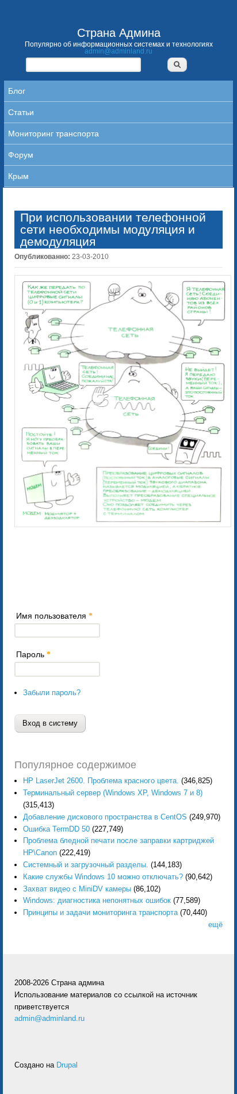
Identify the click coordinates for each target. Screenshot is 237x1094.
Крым (18, 176)
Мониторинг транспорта (53, 133)
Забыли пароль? (52, 692)
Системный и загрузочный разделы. (85, 864)
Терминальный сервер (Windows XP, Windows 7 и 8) (112, 792)
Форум (20, 154)
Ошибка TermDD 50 (56, 829)
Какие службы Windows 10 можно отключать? (103, 876)
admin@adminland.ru (118, 51)
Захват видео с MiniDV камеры (77, 889)
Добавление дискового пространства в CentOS (105, 817)
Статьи (21, 112)
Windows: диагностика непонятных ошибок (97, 900)
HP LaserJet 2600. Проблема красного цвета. (101, 780)
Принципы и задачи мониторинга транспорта (100, 912)
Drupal (67, 1065)
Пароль (33, 654)
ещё (215, 924)
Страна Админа (118, 32)
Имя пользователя (54, 615)
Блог (16, 91)
